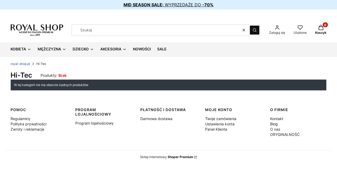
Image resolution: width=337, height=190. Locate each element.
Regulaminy (21, 118)
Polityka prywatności (28, 124)
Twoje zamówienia (220, 118)
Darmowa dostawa (156, 118)
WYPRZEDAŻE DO (168, 4)
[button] (254, 30)
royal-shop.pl (20, 64)
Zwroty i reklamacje (27, 129)
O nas (275, 129)
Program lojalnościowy (94, 123)
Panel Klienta (216, 129)
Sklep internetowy (166, 157)
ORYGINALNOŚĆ (285, 134)
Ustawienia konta (220, 124)
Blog (274, 124)
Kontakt (276, 118)
